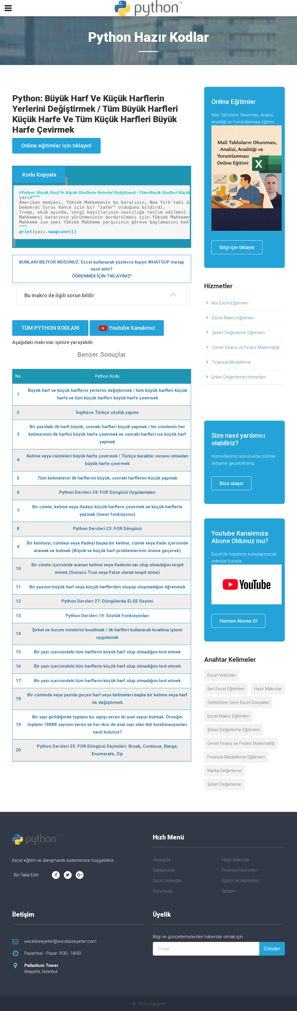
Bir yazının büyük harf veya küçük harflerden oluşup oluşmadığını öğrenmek (107, 587)
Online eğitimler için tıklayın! (56, 145)
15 (18, 652)
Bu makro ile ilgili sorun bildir (59, 295)
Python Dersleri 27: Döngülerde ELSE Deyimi (107, 601)
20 (18, 750)
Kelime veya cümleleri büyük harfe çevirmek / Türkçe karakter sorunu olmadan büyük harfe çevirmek (107, 459)
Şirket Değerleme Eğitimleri (238, 332)
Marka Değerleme (224, 770)
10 (18, 568)
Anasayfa (162, 859)
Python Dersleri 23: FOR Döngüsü (107, 528)
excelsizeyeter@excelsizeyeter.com (60, 941)
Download (162, 891)
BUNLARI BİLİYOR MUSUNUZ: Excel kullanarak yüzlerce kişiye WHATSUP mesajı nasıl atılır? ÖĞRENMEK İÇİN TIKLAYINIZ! (101, 269)
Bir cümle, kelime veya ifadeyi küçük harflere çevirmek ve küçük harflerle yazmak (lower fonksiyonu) (107, 510)
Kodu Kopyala (39, 174)
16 (18, 666)
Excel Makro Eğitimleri (232, 317)
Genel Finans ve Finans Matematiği (245, 347)
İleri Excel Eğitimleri (229, 303)
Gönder (272, 948)
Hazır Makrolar (268, 688)
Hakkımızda (164, 870)
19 (18, 724)
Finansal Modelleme (231, 362)
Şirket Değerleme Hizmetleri (238, 377)
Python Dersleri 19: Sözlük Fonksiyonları (107, 615)
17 (18, 680)
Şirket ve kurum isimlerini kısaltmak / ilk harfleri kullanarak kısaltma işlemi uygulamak (107, 633)
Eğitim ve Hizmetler (240, 880)
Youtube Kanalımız (131, 328)
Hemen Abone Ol (238, 621)
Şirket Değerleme (224, 784)
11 (18, 587)
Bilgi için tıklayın (237, 247)
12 (18, 601)
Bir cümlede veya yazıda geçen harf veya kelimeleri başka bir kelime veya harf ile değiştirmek (107, 698)
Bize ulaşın (231, 483)
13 (18, 615)
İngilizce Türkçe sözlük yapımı (107, 412)
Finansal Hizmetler (240, 870)
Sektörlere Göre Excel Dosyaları (238, 702)
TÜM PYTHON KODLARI (50, 328)
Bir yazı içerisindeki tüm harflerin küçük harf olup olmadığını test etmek (107, 666)
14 (18, 633)
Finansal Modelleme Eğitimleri (236, 757)
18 (18, 698)
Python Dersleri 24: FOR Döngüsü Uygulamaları (107, 492)
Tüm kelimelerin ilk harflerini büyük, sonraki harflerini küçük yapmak (107, 478)
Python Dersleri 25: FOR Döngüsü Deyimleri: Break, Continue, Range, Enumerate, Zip (107, 750)
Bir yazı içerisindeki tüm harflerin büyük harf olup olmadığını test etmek (107, 652)
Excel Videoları (221, 675)
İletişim (229, 891)
